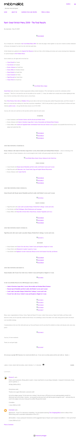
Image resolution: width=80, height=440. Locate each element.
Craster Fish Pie (22, 172)
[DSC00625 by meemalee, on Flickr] (40, 260)
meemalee (14, 4)
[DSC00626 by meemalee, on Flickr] (40, 257)
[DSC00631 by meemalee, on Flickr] (40, 300)
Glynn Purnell (10, 62)
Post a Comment (8, 424)
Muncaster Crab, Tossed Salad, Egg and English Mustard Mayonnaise (34, 169)
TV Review (38, 365)
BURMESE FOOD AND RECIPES (29, 12)
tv (34, 365)
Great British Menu (18, 365)
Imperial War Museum (27, 51)
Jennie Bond (7, 91)
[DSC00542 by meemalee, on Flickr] (40, 198)
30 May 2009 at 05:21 (15, 384)
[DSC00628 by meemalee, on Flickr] (40, 36)
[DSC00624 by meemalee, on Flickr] (40, 262)
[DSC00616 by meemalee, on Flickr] (40, 183)
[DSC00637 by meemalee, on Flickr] (40, 310)
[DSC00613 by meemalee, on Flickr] (40, 138)
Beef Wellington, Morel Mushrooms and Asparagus (29, 209)
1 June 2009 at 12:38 (14, 405)
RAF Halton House (20, 53)
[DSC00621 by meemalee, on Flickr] (40, 220)
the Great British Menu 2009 (29, 43)
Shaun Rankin (10, 72)
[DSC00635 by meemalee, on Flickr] (40, 302)
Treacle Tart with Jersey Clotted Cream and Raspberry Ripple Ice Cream (35, 246)
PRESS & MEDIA (45, 12)
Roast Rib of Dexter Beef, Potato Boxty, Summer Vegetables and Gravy (34, 211)
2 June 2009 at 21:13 (14, 420)
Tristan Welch (10, 79)
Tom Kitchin (10, 64)
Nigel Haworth (11, 77)
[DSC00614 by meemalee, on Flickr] (40, 135)
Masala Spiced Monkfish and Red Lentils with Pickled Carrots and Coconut (35, 167)
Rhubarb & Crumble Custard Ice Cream (26, 249)
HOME (5, 12)
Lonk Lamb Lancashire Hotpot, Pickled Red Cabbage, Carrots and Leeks (26, 291)
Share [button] (72, 365)
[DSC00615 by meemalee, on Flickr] (40, 133)
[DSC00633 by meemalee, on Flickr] (40, 332)
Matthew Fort (25, 101)
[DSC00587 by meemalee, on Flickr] (40, 347)
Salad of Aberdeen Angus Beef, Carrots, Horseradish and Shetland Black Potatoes (38, 122)
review (30, 365)
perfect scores (12, 106)
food (10, 365)
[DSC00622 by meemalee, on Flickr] (40, 218)
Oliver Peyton (10, 101)
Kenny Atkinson (11, 67)
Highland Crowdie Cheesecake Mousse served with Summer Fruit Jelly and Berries (36, 251)
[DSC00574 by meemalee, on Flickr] (40, 238)
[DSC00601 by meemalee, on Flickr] (40, 277)
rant (26, 365)
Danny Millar (10, 69)
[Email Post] (43, 365)
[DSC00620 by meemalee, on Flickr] (40, 223)
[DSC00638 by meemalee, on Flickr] (40, 305)
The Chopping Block (55, 412)
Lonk (18, 206)
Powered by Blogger (40, 435)
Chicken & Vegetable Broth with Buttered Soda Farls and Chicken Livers (35, 124)
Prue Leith (17, 101)
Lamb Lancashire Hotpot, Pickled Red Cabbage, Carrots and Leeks (37, 206)
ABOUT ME (14, 12)
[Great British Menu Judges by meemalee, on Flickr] (40, 86)
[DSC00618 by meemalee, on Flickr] (40, 178)
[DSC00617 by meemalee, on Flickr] (40, 180)
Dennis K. (11, 377)
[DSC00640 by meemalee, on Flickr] (40, 307)
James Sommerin (11, 74)
